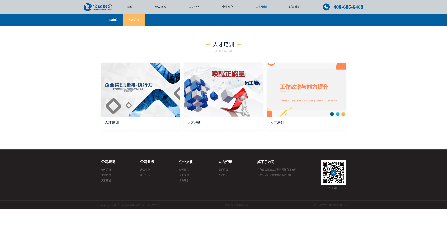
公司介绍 (106, 169)
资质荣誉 (106, 180)
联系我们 (294, 6)
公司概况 (160, 6)
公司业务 (194, 6)
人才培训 (133, 19)
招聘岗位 (112, 19)
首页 (130, 6)
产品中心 (145, 169)
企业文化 (227, 6)
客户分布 (145, 175)
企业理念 (184, 180)
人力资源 (261, 6)
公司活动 (184, 169)
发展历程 (106, 175)
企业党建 (184, 175)
